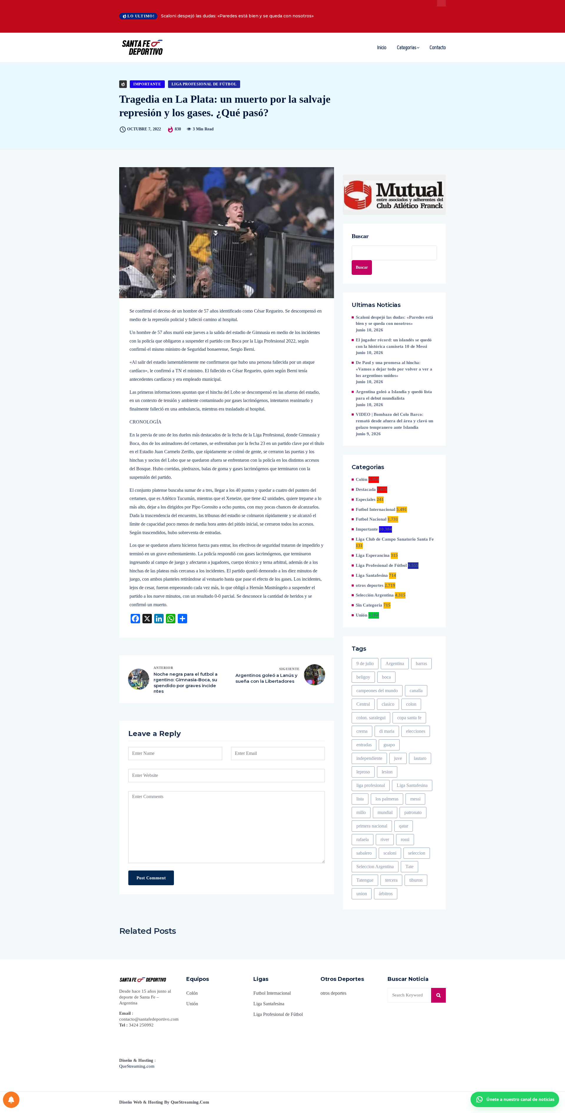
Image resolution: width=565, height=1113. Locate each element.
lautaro (420, 758)
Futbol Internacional (375, 509)
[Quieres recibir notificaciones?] (11, 1100)
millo (361, 812)
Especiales (365, 499)
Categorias (406, 47)
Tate (409, 866)
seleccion (416, 852)
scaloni (389, 852)
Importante (147, 84)
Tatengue (364, 880)
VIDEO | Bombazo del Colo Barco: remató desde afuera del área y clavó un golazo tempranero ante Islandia (394, 421)
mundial (385, 812)
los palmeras (386, 798)
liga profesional (370, 785)
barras (421, 663)
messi (415, 798)
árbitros (386, 893)
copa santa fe (409, 717)
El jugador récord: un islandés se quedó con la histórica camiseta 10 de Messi (394, 343)
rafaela (362, 839)
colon (411, 704)
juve (398, 758)
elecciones (415, 731)
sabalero (364, 852)
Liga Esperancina (373, 555)
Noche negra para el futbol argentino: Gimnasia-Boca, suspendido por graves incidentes (185, 682)
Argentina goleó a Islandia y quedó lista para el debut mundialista (394, 395)
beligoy (363, 677)
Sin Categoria (369, 605)
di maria (386, 731)
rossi (405, 839)
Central (363, 704)
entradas (364, 744)
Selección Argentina (375, 595)
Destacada (366, 489)
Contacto (438, 47)
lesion (387, 771)
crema (362, 731)
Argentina (394, 663)
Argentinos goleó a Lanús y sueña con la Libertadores (266, 678)
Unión (361, 615)
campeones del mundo (377, 690)
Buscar (360, 236)
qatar (403, 825)
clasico (388, 704)
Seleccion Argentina (375, 866)
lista (360, 798)
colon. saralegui (370, 717)
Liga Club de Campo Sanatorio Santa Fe (395, 539)
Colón (361, 479)
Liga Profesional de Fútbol (204, 84)
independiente (369, 758)
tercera (391, 880)
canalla (416, 690)
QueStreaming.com (136, 1066)
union (361, 893)
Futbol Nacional (371, 519)
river (384, 839)
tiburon (416, 880)
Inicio (381, 47)
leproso (363, 771)
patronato (413, 812)
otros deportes (369, 585)
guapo (389, 744)
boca (386, 677)
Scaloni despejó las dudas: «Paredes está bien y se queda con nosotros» (237, 16)
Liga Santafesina (372, 575)
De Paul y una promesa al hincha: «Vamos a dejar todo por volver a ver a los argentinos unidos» (394, 369)
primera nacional (371, 825)
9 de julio (365, 663)
